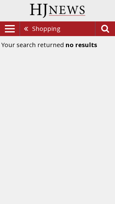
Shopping (46, 28)
